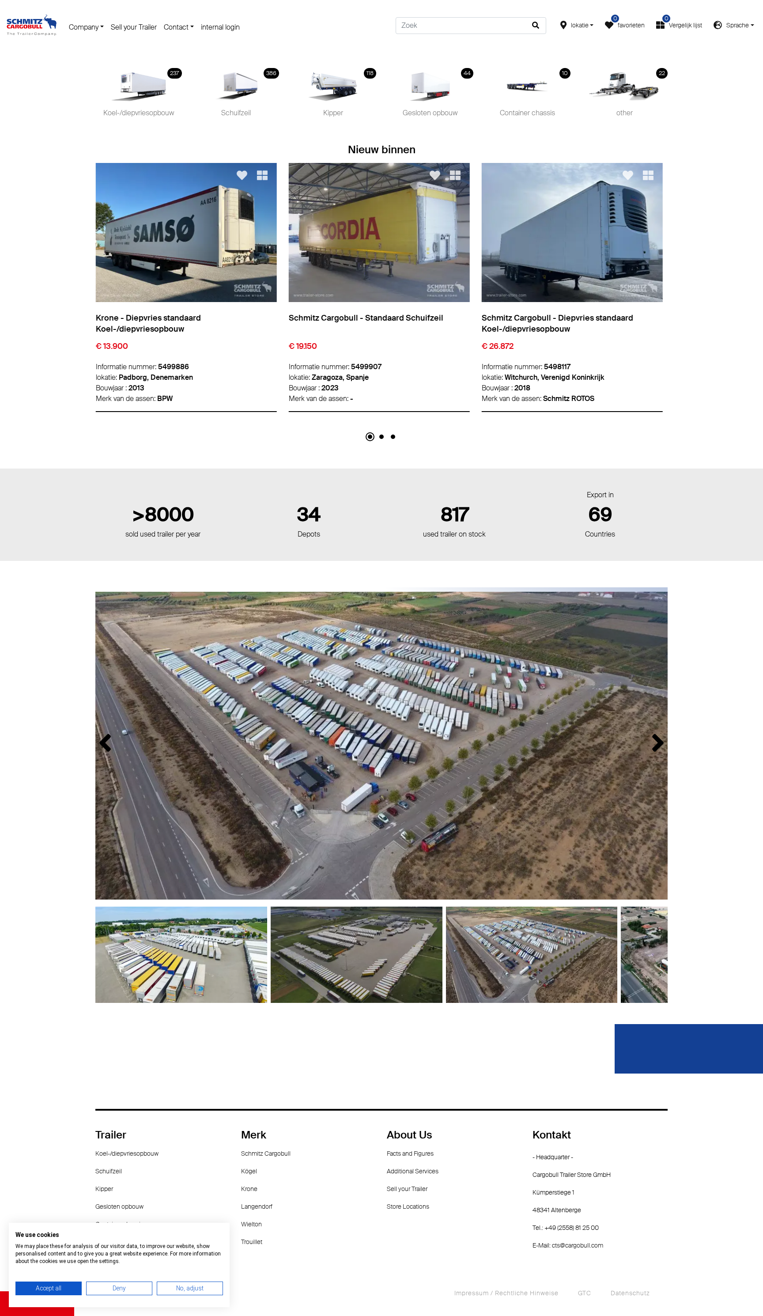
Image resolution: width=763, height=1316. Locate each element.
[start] (31, 25)
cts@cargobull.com (577, 1245)
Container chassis (534, 94)
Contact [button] (176, 27)
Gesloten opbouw (437, 94)
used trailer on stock (454, 520)
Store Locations (408, 1206)
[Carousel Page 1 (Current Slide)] (370, 436)
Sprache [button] (737, 25)
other (640, 94)
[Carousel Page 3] (393, 436)
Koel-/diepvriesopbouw (141, 94)
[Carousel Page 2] (381, 436)
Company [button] (83, 27)
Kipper (348, 94)
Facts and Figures (410, 1153)
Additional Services (412, 1171)
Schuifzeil (249, 94)
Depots (309, 520)
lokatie (580, 25)
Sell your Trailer (134, 27)
